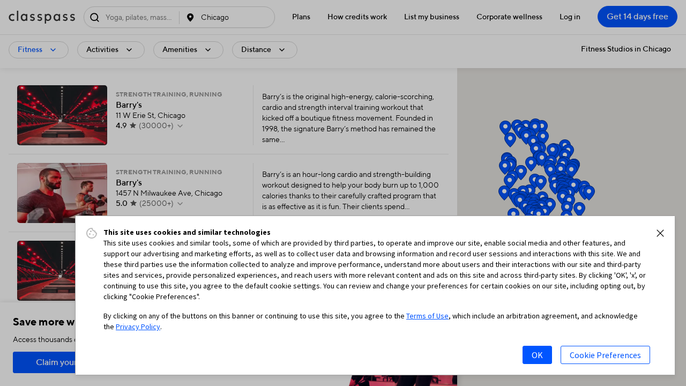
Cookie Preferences (605, 355)
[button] (660, 233)
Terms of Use (427, 316)
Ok (537, 355)
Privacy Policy (138, 326)
